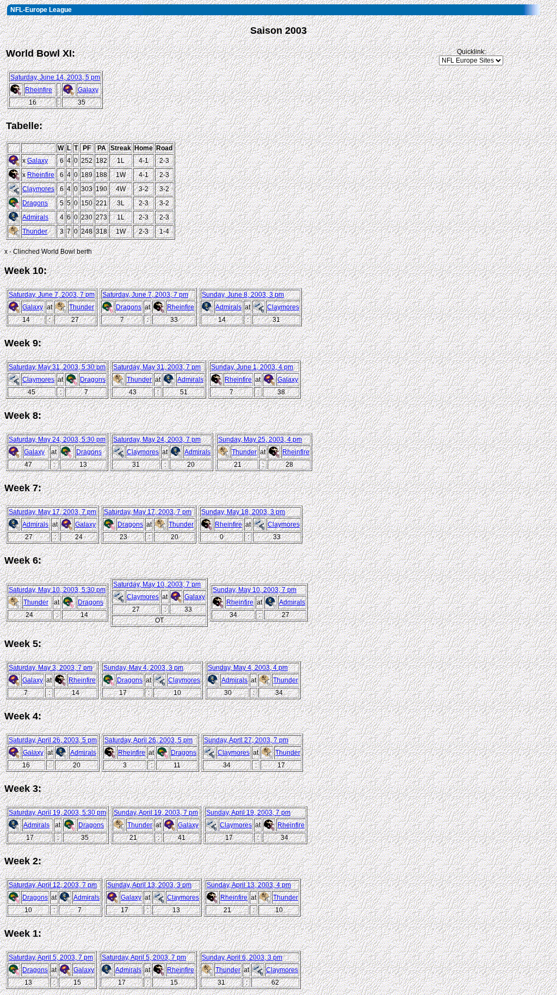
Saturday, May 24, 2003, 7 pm (157, 439)
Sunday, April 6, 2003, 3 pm (242, 957)
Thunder (34, 231)
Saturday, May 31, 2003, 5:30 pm (57, 367)
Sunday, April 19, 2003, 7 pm (156, 812)
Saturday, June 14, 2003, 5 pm (55, 77)
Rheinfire (38, 90)
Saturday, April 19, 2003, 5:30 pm (57, 812)
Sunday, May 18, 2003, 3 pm (243, 512)
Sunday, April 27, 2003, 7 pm (246, 740)
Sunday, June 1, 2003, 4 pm (252, 367)
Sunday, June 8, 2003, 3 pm (243, 294)
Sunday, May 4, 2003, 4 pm (248, 668)
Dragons (35, 203)
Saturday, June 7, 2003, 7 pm (52, 294)
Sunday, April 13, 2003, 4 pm (249, 885)
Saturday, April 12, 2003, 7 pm (53, 885)
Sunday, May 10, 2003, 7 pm (254, 590)
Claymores (38, 189)
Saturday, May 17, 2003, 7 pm (52, 512)
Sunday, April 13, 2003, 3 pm (149, 885)
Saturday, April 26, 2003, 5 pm (53, 740)
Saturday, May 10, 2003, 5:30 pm (57, 590)
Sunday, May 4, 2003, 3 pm (143, 668)
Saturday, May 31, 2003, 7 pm (157, 367)
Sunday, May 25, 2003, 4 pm (260, 439)
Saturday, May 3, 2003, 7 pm (50, 668)
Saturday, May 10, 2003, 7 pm (157, 584)
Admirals (35, 217)
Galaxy (88, 90)
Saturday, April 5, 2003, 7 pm (51, 957)
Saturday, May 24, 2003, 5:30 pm (57, 439)
